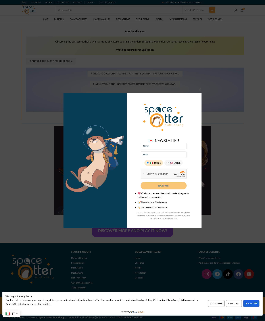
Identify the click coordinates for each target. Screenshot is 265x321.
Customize (216, 303)
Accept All (251, 303)
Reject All (234, 303)
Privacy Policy (180, 215)
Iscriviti (163, 185)
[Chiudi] (200, 89)
